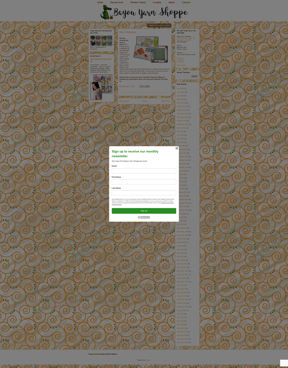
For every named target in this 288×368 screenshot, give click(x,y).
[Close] (177, 148)
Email (114, 166)
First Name (116, 177)
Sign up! (144, 211)
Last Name (116, 188)
